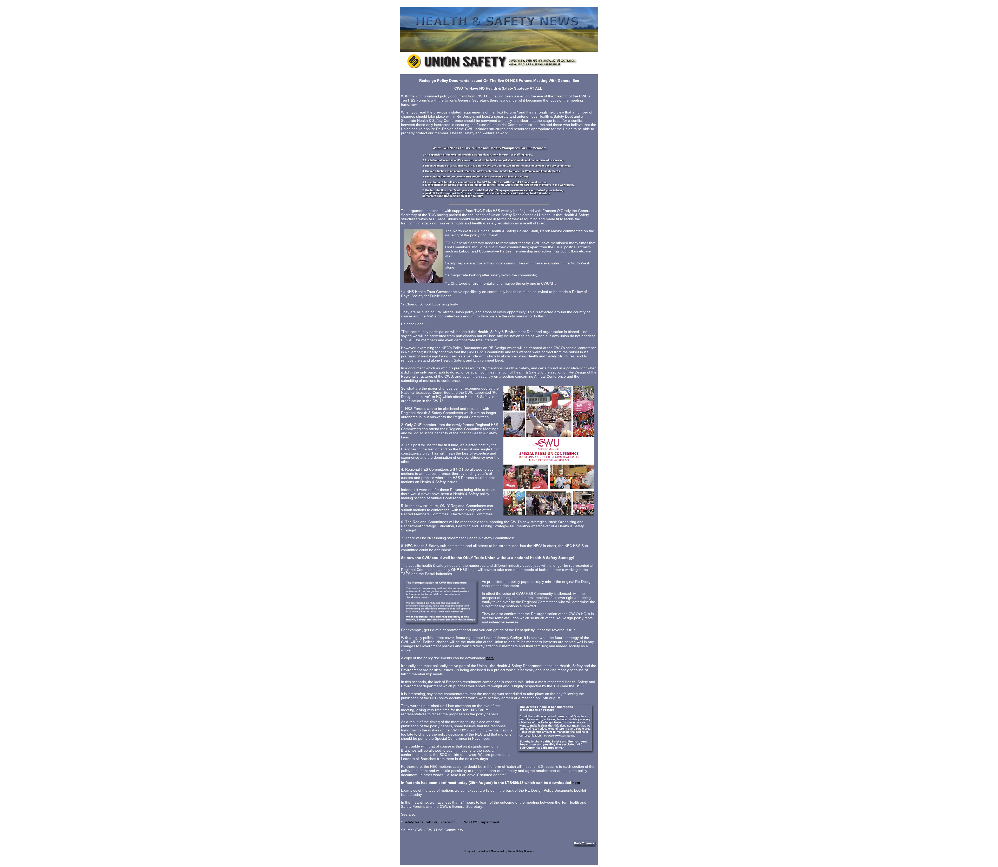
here (490, 658)
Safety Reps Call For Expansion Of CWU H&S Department (451, 822)
